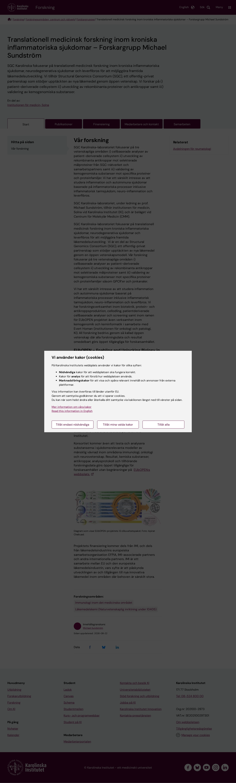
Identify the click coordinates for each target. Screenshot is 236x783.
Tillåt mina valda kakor (118, 425)
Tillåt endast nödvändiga (72, 425)
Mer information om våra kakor (71, 407)
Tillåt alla (163, 425)
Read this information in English (72, 411)
